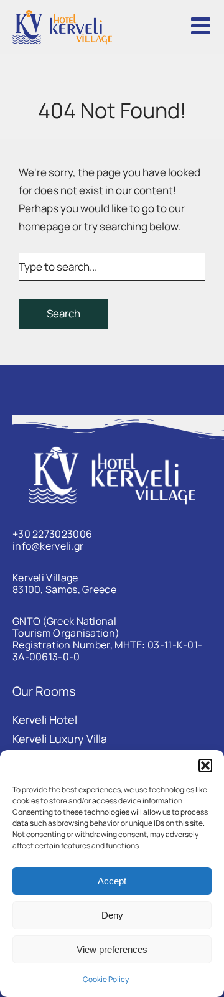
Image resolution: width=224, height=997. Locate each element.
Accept (112, 881)
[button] (205, 765)
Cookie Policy (106, 979)
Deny (112, 915)
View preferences (112, 949)
